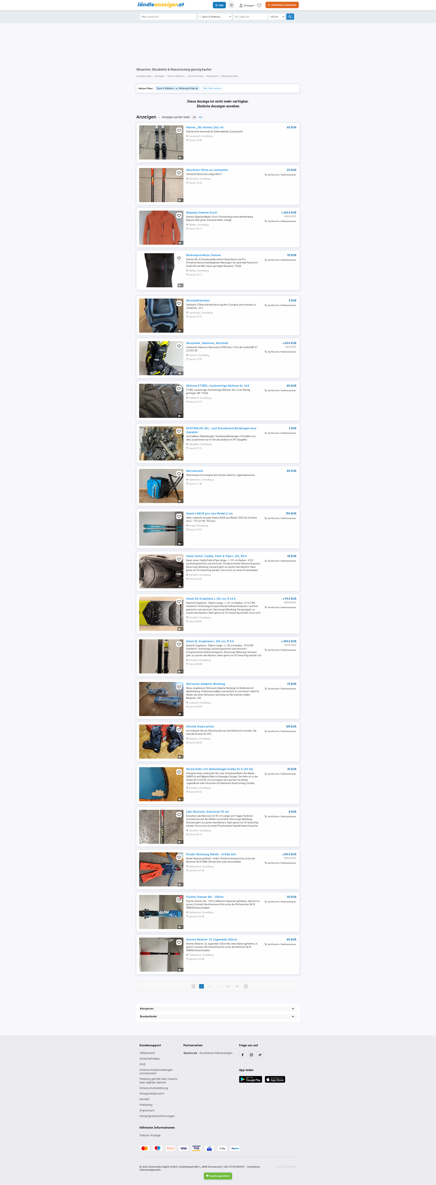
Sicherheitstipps (149, 1058)
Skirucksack (194, 471)
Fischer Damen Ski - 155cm (205, 897)
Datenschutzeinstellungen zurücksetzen (156, 1071)
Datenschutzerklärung (153, 1088)
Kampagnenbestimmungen (157, 1116)
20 (194, 117)
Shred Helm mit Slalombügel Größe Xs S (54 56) (219, 769)
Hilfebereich (147, 1053)
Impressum (146, 1110)
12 (227, 986)
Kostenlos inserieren (283, 4)
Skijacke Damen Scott (201, 212)
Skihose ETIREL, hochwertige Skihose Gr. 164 (217, 385)
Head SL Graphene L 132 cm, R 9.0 (210, 641)
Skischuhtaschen (197, 300)
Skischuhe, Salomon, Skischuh (207, 343)
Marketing (145, 1104)
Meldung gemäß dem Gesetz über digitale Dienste (158, 1080)
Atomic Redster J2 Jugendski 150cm (211, 939)
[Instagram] (251, 1054)
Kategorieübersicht (151, 1093)
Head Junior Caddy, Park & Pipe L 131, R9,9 (216, 556)
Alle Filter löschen (212, 88)
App (221, 5)
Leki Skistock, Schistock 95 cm (207, 811)
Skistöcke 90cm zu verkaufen (207, 170)
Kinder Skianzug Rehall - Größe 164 (211, 854)
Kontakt (144, 1099)
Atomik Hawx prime (200, 726)
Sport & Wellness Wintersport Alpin (176, 88)
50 (200, 117)
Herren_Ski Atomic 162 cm (205, 127)
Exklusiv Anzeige (150, 1135)
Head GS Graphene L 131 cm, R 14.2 (211, 598)
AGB (142, 1064)
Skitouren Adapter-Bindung (205, 684)
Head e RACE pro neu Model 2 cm (209, 513)
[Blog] (260, 1054)
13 (237, 986)
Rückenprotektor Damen (203, 255)
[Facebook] (242, 1054)
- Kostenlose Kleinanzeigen (207, 1053)
